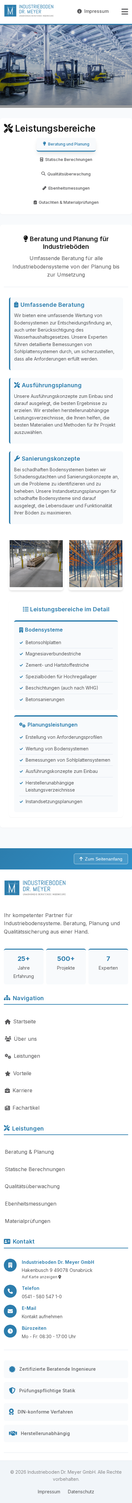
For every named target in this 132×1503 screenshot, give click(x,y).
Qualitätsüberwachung (69, 174)
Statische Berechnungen (68, 159)
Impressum (96, 11)
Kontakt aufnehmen (42, 1316)
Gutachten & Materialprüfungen (69, 202)
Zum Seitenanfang (103, 858)
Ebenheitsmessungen (69, 188)
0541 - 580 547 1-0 (42, 1296)
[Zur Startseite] (30, 12)
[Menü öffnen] (124, 11)
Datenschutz (81, 1491)
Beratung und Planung (68, 144)
